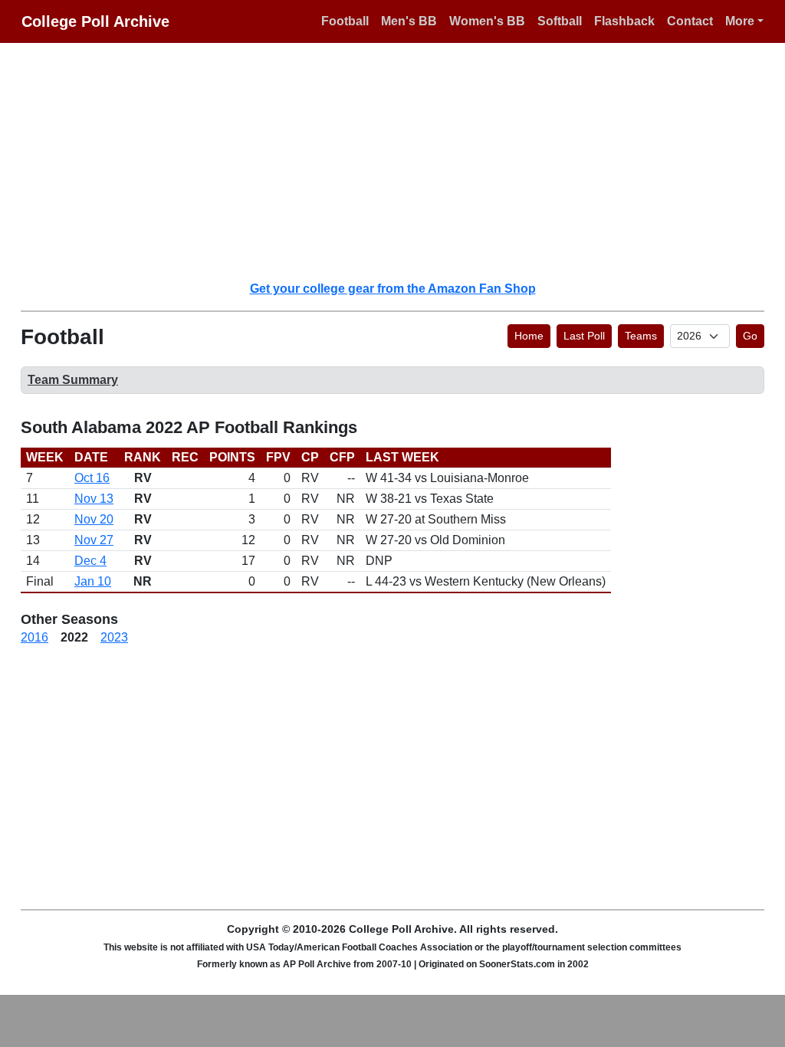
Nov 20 (93, 519)
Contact (690, 21)
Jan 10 (92, 581)
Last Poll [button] (584, 336)
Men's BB (409, 21)
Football (345, 21)
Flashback (624, 21)
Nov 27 (93, 539)
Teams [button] (641, 336)
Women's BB (487, 21)
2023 (114, 637)
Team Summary (73, 379)
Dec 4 (90, 560)
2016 (34, 637)
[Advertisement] (402, 161)
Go (750, 336)
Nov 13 (93, 498)
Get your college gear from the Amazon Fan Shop (393, 288)
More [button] (739, 21)
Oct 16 (92, 477)
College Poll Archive (95, 21)
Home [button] (529, 336)
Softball (559, 21)
